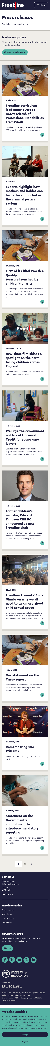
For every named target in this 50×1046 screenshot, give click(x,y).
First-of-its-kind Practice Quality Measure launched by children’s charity (25, 277)
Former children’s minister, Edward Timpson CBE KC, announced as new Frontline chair (20, 519)
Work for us (7, 914)
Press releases (8, 910)
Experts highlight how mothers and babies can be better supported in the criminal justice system (24, 195)
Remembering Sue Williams (20, 749)
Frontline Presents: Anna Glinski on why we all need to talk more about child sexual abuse (24, 601)
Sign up (7, 948)
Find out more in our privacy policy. (31, 1028)
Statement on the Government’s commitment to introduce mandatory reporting (22, 824)
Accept (25, 1034)
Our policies (7, 922)
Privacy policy (8, 918)
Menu (43, 5)
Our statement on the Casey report (22, 677)
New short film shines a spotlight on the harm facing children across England (24, 359)
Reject (25, 1041)
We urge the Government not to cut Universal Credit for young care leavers (25, 437)
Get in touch (7, 894)
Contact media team (14, 52)
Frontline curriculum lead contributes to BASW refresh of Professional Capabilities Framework (25, 113)
